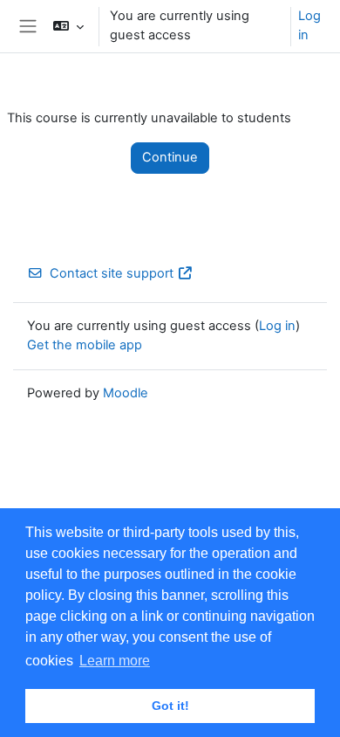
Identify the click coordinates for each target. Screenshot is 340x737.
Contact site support (111, 273)
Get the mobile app (84, 345)
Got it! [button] (170, 706)
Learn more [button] (114, 660)
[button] (68, 26)
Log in (309, 25)
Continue (170, 157)
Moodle (125, 393)
